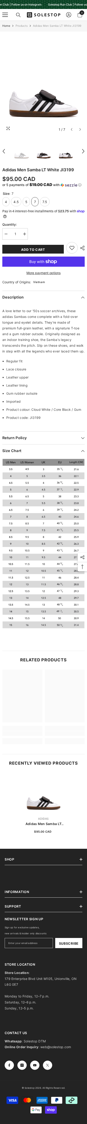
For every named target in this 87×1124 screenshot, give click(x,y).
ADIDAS (43, 818)
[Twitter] (47, 1065)
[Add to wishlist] (72, 248)
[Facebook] (9, 1065)
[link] (22, 733)
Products (22, 25)
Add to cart (33, 249)
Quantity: (9, 224)
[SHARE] (81, 248)
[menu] (5, 15)
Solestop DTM (34, 1041)
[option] (43, 83)
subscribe (69, 943)
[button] (72, 129)
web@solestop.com (55, 1047)
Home (6, 25)
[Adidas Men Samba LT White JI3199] (43, 793)
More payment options (43, 273)
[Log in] (68, 14)
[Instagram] (22, 1065)
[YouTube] (34, 1065)
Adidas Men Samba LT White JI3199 (43, 824)
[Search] (18, 15)
